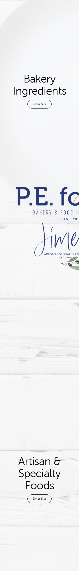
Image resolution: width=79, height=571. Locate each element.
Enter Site (40, 104)
